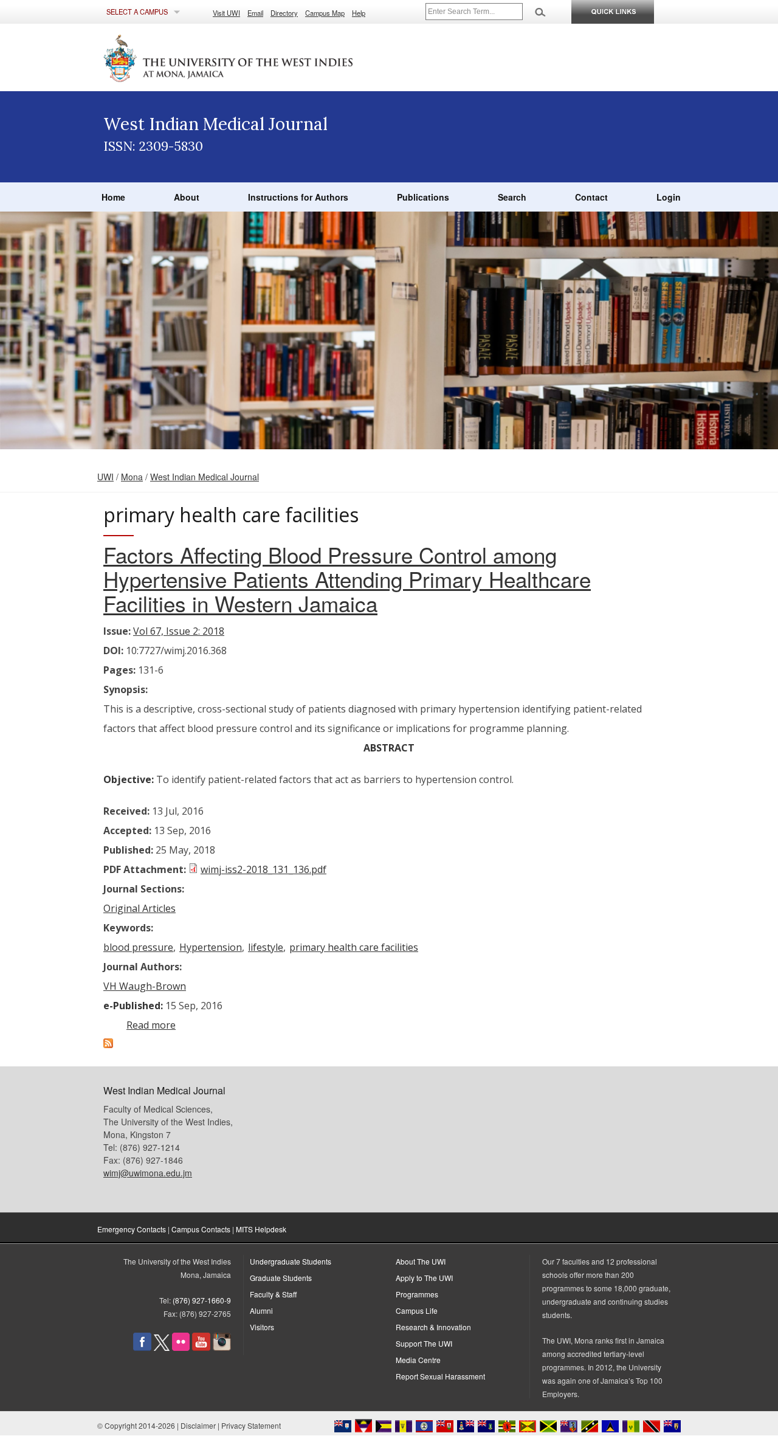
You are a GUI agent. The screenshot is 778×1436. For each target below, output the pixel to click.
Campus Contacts (200, 1229)
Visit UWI (226, 13)
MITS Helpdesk (261, 1229)
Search (512, 197)
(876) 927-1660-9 (202, 1300)
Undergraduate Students (290, 1261)
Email (255, 13)
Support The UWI (424, 1343)
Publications (423, 197)
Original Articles (139, 908)
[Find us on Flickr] (181, 1347)
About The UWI (421, 1261)
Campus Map (325, 13)
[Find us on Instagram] (222, 1347)
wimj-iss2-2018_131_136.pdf (263, 869)
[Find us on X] (162, 1347)
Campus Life (417, 1310)
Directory (284, 13)
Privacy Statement (251, 1425)
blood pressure (138, 947)
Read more (151, 1025)
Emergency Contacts (131, 1229)
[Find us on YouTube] (201, 1347)
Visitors (262, 1327)
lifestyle (265, 947)
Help (358, 13)
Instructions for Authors (298, 197)
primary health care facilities (353, 947)
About (186, 197)
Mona (132, 477)
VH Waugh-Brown (144, 986)
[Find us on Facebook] (142, 1347)
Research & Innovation (433, 1327)
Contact (591, 197)
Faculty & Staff (273, 1294)
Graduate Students (281, 1277)
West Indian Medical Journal (204, 477)
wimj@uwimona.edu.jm (147, 1173)
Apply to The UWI (424, 1277)
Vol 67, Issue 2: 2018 (178, 631)
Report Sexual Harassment (440, 1376)
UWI (105, 477)
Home (113, 197)
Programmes (417, 1294)
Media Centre (418, 1360)
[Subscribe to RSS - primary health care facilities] (108, 1044)
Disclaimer (198, 1425)
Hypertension (210, 947)
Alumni (261, 1310)
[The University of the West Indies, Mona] (261, 57)
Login (668, 197)
